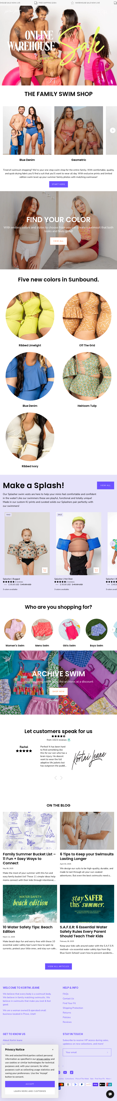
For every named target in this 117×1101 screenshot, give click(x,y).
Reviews (67, 1022)
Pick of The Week (82, 1079)
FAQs (65, 993)
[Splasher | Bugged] (45, 570)
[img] (58, 736)
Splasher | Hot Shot (63, 578)
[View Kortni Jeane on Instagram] (58, 1072)
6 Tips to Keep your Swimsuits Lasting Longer (87, 856)
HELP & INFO (70, 987)
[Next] (113, 130)
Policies (67, 1017)
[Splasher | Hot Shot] (96, 570)
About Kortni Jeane (12, 1040)
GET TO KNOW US (14, 1034)
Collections (69, 1079)
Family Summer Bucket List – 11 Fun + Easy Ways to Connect (29, 859)
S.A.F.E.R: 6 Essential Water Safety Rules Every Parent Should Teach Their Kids (83, 932)
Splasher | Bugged (11, 578)
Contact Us (68, 998)
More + (108, 1079)
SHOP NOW (59, 691)
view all (58, 241)
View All (105, 485)
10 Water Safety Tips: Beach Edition (28, 929)
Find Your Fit (69, 1003)
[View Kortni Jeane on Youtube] (65, 1072)
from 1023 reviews (57, 739)
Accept (30, 1084)
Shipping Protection (73, 1008)
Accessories (59, 1079)
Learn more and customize (30, 1091)
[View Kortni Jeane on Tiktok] (71, 1072)
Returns (67, 1012)
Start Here (58, 184)
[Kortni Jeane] (13, 12)
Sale (91, 1079)
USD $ (56, 1066)
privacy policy (43, 1059)
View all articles (58, 966)
